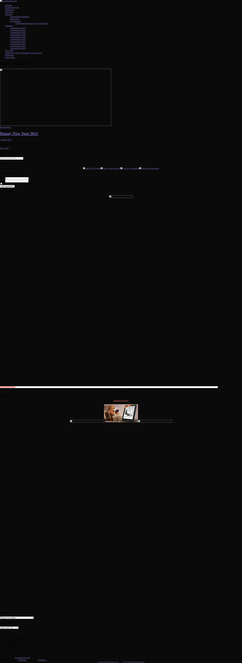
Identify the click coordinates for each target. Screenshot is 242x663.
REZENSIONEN (12, 8)
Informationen (5, 127)
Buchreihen (9, 10)
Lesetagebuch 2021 (18, 30)
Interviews (9, 12)
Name (2, 178)
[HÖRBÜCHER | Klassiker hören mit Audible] (87, 422)
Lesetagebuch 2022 (18, 28)
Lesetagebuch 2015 (18, 44)
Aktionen (8, 14)
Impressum (9, 55)
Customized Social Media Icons (108, 662)
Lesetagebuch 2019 (18, 35)
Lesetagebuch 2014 (18, 46)
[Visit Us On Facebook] (110, 168)
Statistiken (9, 26)
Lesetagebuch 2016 (18, 42)
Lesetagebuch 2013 (18, 48)
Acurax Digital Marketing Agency (134, 662)
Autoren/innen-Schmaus (19, 17)
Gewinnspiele (15, 21)
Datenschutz (10, 57)
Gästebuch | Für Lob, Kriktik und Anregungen (23, 53)
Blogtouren (14, 19)
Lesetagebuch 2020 (18, 32)
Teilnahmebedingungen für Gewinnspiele (31, 23)
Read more (4, 148)
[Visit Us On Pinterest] (129, 168)
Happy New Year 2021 (19, 133)
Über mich (9, 51)
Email (2, 181)
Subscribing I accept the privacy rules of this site (22, 184)
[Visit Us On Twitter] (92, 168)
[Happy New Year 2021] (55, 125)
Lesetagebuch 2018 (18, 37)
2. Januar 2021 (6, 140)
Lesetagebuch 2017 (18, 39)
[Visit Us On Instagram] (149, 168)
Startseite (8, 5)
